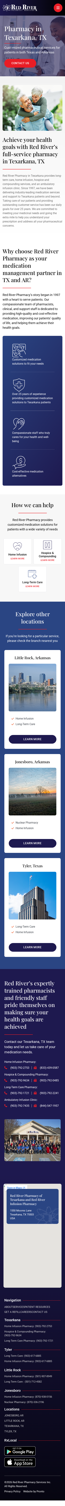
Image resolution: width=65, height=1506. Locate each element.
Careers (26, 1312)
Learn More (32, 739)
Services (19, 1307)
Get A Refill (12, 1312)
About (8, 1307)
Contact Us (39, 1312)
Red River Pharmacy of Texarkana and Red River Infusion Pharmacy (27, 1200)
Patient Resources (37, 1307)
